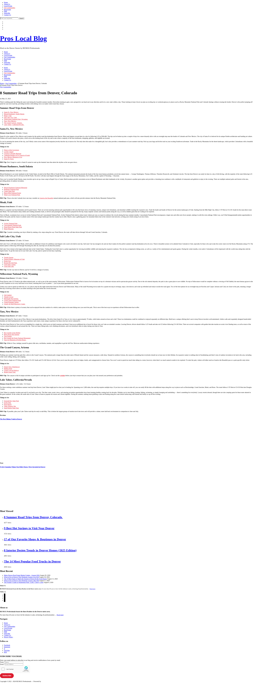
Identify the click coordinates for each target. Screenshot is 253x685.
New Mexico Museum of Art (13, 157)
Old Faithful (8, 295)
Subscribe (7, 13)
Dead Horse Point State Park (13, 227)
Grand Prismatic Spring (11, 302)
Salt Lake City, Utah (10, 117)
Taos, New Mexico (10, 121)
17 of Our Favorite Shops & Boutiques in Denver (35, 539)
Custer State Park (9, 191)
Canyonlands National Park (12, 225)
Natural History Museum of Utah (14, 259)
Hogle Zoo (7, 261)
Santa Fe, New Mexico (11, 112)
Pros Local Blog (23, 38)
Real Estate (7, 9)
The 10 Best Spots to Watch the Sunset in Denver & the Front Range (25, 579)
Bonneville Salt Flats (10, 263)
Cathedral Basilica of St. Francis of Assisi (17, 155)
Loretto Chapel (8, 152)
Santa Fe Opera (9, 159)
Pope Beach (7, 404)
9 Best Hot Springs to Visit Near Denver (29, 528)
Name (2, 662)
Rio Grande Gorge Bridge (12, 333)
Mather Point (8, 368)
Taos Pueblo (8, 336)
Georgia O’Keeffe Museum (12, 153)
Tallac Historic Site (10, 406)
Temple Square (8, 257)
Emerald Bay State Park (11, 401)
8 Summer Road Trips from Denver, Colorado (33, 517)
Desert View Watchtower (12, 367)
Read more (92, 589)
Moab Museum (9, 229)
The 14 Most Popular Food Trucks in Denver (32, 561)
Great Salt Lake (9, 266)
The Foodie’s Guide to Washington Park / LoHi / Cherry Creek (23, 582)
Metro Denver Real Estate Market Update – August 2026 (22, 575)
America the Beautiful (46, 198)
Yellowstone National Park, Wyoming (16, 119)
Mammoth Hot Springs (11, 299)
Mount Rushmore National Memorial (15, 187)
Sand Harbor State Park (11, 408)
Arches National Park (10, 223)
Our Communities (9, 8)
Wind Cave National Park (12, 195)
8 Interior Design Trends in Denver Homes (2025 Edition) (40, 550)
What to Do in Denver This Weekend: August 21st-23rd (21, 577)
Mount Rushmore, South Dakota (14, 114)
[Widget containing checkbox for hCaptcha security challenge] (15, 669)
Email (2, 664)
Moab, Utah (7, 116)
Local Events (8, 6)
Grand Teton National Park (12, 300)
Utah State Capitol (10, 264)
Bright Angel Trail (10, 372)
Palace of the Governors (11, 150)
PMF (5, 11)
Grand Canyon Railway (11, 370)
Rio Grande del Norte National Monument (17, 338)
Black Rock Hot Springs (11, 334)
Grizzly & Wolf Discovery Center (14, 304)
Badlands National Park (11, 189)
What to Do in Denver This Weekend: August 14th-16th (21, 580)
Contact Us (7, 15)
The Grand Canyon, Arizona (13, 123)
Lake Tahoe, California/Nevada (14, 124)
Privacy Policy (8, 637)
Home (6, 2)
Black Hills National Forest (12, 193)
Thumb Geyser (8, 297)
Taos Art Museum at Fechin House (15, 340)
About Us (7, 4)
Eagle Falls (7, 403)
